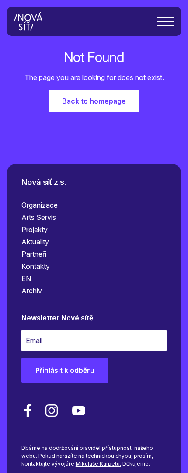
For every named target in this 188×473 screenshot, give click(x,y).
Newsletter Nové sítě (57, 317)
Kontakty (35, 266)
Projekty (34, 229)
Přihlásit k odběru (64, 370)
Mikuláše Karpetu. (98, 463)
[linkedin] (51, 410)
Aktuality (35, 241)
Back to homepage (94, 101)
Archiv (31, 290)
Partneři (33, 254)
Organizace (39, 205)
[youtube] (77, 410)
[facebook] (28, 410)
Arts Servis (38, 217)
